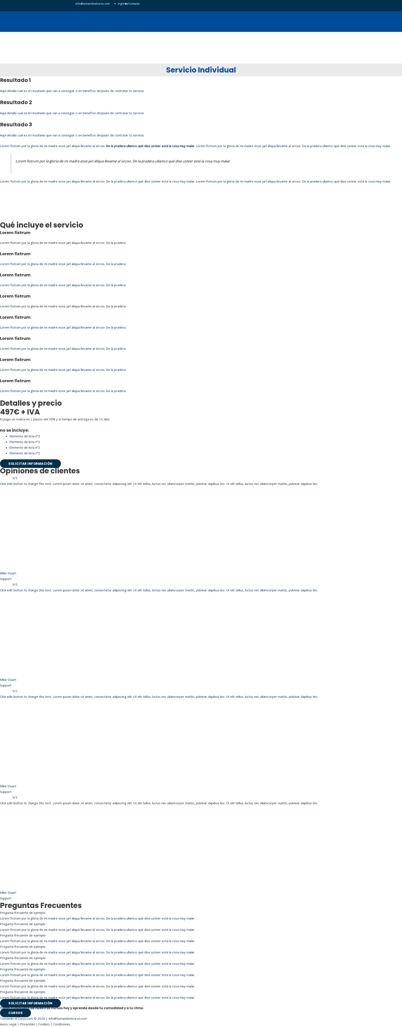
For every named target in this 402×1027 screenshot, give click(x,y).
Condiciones (61, 1024)
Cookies (44, 1024)
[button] (201, 913)
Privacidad (27, 1024)
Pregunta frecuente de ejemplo (22, 912)
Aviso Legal (8, 1024)
